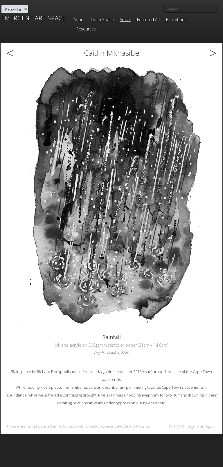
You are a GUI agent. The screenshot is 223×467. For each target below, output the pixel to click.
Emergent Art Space (33, 18)
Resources (86, 29)
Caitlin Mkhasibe (111, 53)
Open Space (102, 19)
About (79, 19)
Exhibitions (176, 19)
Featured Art (148, 19)
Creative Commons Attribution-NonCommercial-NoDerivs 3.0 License (99, 426)
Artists (125, 19)
